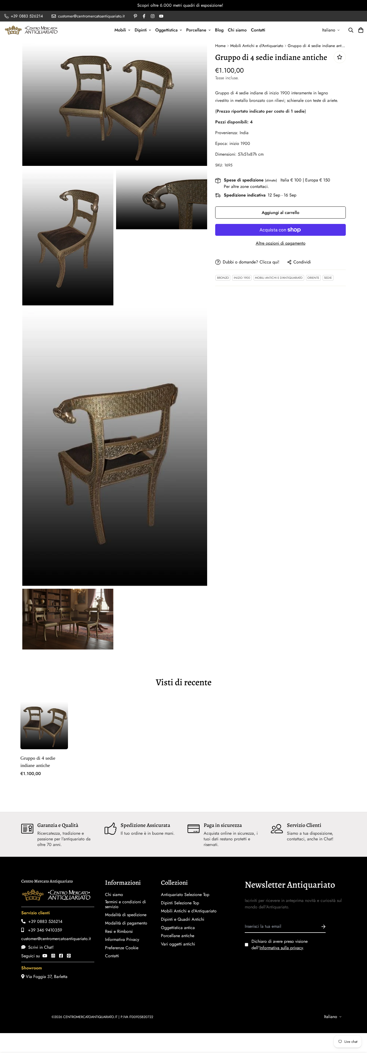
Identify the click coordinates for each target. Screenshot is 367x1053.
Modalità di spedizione (125, 914)
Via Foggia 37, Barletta (45, 976)
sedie (328, 278)
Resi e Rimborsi (119, 931)
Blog (219, 30)
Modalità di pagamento (126, 923)
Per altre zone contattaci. (246, 186)
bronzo (223, 278)
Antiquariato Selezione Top (185, 894)
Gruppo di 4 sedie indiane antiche (37, 761)
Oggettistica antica (178, 927)
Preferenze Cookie (121, 947)
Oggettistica (166, 30)
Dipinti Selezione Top (180, 903)
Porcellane (196, 30)
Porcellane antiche (177, 935)
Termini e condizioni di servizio (125, 904)
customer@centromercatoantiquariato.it (56, 939)
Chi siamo (237, 30)
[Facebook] (61, 956)
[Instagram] (53, 956)
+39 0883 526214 (44, 921)
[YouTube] (44, 956)
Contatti (258, 30)
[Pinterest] (69, 956)
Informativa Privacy (122, 939)
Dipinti (141, 30)
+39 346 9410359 (43, 930)
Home (220, 46)
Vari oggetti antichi (178, 944)
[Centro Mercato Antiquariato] (31, 30)
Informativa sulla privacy (281, 948)
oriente (313, 278)
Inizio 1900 (242, 278)
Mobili (120, 30)
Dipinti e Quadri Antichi (182, 919)
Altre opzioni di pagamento (280, 243)
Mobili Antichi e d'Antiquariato (256, 46)
